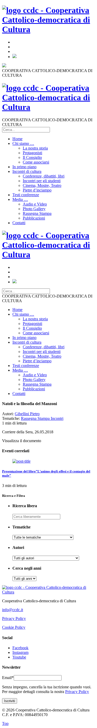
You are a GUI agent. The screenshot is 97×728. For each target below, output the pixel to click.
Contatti (18, 223)
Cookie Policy (13, 627)
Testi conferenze (25, 195)
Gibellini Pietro (27, 414)
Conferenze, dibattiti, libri (43, 176)
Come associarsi (36, 162)
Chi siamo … (23, 143)
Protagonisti (32, 153)
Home (17, 139)
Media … (20, 199)
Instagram (20, 652)
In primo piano (24, 167)
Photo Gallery (34, 209)
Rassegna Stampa (37, 213)
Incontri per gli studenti (42, 181)
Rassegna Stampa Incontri (42, 418)
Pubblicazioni (34, 218)
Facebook (20, 648)
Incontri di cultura (26, 171)
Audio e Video (35, 204)
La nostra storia (35, 148)
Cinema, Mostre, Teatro (42, 185)
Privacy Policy (14, 618)
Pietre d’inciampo (37, 190)
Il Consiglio (32, 157)
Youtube (19, 657)
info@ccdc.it (12, 609)
